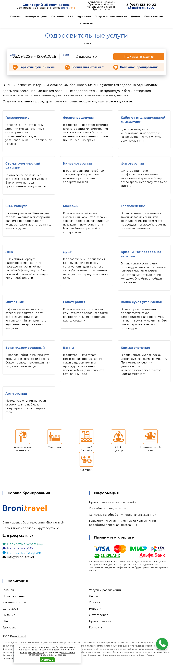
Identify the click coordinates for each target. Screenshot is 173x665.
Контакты (86, 23)
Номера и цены (36, 16)
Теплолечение (133, 206)
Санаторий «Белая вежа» (46, 4)
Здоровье (84, 16)
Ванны (68, 348)
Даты (13, 54)
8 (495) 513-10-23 (141, 5)
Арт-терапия (16, 393)
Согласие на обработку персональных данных (122, 514)
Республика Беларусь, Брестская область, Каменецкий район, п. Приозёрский (100, 5)
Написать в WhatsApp (25, 544)
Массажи (71, 206)
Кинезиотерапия (77, 163)
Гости (65, 54)
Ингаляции (14, 302)
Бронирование (100, 621)
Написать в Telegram (24, 553)
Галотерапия (74, 302)
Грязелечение (17, 118)
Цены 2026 (10, 608)
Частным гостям (14, 602)
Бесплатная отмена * (88, 67)
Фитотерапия (132, 163)
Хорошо (47, 659)
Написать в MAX (20, 548)
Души (67, 252)
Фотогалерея (153, 16)
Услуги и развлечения (111, 16)
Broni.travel (18, 636)
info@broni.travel (20, 557)
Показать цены (139, 56)
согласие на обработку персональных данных (52, 653)
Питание (57, 16)
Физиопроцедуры (78, 118)
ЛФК (9, 252)
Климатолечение (135, 348)
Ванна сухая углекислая (141, 302)
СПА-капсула (16, 206)
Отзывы (95, 602)
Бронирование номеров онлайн (113, 502)
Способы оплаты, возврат (107, 508)
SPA (70, 16)
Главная (15, 16)
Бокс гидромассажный (25, 348)
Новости (95, 608)
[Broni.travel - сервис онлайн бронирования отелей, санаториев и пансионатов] (25, 508)
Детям (135, 16)
